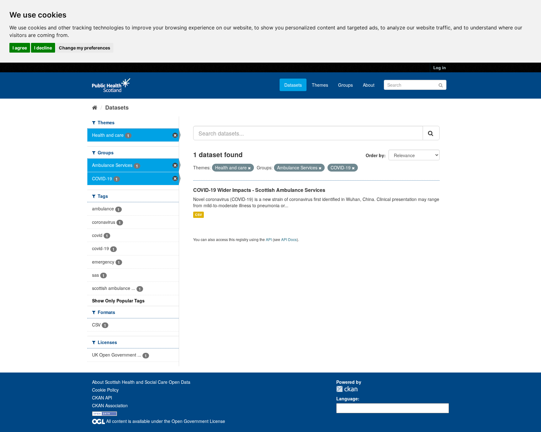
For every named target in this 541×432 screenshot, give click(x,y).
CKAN (347, 389)
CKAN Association (110, 405)
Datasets (293, 85)
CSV (198, 214)
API (269, 239)
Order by (375, 155)
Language (347, 398)
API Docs (289, 239)
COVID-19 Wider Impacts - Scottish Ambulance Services (259, 189)
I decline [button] (43, 47)
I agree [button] (20, 47)
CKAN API (102, 397)
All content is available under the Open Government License (165, 421)
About (368, 85)
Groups (345, 85)
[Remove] (249, 167)
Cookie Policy (105, 390)
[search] (431, 133)
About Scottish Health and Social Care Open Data (141, 382)
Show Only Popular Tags (118, 300)
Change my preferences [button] (84, 47)
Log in (439, 67)
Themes (320, 85)
